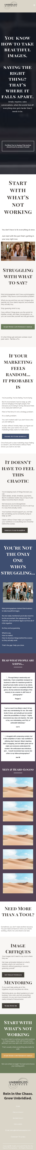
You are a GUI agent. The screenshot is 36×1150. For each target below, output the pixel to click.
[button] (34, 5)
